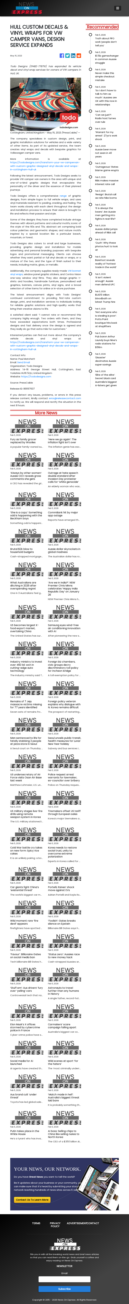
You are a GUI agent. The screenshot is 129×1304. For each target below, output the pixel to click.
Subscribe (64, 1289)
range (63, 195)
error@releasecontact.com (65, 398)
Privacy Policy (55, 1224)
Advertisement (77, 1223)
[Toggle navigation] (117, 8)
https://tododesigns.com (36, 376)
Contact (93, 1223)
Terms (36, 1223)
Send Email (23, 362)
